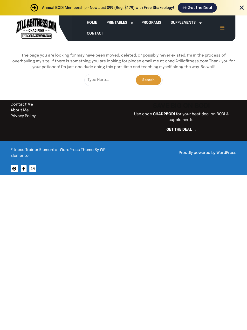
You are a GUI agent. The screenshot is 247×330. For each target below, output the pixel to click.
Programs (151, 23)
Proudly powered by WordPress (207, 153)
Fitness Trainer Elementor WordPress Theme (53, 150)
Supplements (183, 23)
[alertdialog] (123, 7)
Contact (95, 34)
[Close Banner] (242, 8)
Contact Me (22, 104)
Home (92, 23)
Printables (117, 23)
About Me (20, 110)
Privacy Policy (23, 116)
